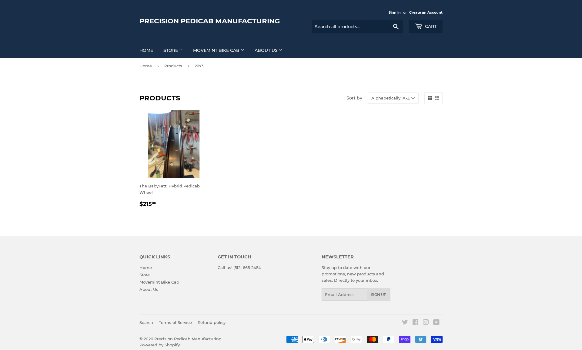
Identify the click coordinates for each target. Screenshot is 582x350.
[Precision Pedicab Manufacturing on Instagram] (426, 323)
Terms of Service (175, 322)
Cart (430, 26)
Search (146, 322)
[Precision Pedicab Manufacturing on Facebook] (415, 323)
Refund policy (212, 322)
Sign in (395, 12)
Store (171, 50)
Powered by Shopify (159, 344)
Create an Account (426, 12)
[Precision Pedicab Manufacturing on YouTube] (436, 323)
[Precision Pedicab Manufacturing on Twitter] (405, 323)
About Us (267, 50)
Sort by (354, 98)
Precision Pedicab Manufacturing (209, 21)
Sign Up (378, 294)
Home (146, 50)
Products (173, 65)
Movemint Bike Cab (217, 50)
